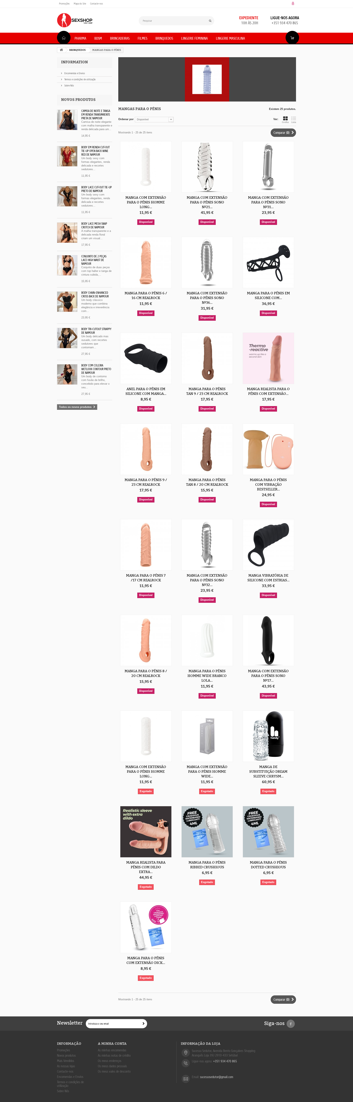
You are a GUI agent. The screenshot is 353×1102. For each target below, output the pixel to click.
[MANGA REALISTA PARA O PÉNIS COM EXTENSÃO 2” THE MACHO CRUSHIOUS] (268, 358)
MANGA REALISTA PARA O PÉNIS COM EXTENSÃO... (268, 391)
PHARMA (80, 38)
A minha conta (112, 1043)
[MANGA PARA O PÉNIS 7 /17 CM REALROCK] (145, 544)
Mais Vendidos (65, 1060)
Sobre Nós (69, 85)
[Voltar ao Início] (61, 50)
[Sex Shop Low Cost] (74, 19)
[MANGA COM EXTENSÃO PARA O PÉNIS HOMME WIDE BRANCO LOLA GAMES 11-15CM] (207, 736)
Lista (293, 122)
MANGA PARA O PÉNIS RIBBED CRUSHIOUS (207, 864)
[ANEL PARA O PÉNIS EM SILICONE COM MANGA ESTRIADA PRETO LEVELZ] (145, 358)
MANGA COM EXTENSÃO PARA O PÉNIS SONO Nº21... (207, 202)
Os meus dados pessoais (112, 1066)
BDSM (98, 38)
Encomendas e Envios (74, 73)
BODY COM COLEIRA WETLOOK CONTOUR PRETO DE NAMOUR (96, 369)
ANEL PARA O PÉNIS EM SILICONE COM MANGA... (145, 391)
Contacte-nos (96, 3)
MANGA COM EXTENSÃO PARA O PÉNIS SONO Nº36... (207, 298)
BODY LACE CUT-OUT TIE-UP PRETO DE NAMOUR (96, 189)
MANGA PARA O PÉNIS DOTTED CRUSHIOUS (268, 864)
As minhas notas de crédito (114, 1055)
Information (74, 62)
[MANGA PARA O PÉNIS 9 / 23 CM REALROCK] (145, 449)
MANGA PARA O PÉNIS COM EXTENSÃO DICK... (145, 960)
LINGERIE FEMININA (194, 38)
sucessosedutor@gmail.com (216, 1077)
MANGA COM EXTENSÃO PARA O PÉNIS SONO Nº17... (268, 676)
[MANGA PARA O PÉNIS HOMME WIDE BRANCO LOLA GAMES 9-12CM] (207, 640)
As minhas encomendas (112, 1050)
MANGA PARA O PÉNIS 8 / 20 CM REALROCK (146, 673)
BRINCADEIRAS (120, 38)
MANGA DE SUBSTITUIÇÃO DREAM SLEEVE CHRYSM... (268, 771)
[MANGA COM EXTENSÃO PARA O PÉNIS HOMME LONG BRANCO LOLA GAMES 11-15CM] (145, 736)
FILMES (142, 38)
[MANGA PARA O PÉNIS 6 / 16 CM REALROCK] (145, 262)
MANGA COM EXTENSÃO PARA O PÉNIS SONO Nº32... (207, 580)
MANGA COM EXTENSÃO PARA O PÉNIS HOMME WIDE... (207, 771)
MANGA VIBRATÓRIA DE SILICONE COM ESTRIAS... (268, 577)
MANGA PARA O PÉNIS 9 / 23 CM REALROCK (146, 482)
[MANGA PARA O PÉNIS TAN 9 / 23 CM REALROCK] (207, 358)
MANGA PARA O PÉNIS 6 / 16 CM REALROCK (146, 295)
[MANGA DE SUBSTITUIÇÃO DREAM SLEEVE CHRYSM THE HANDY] (268, 736)
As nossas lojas (66, 1066)
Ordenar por (126, 119)
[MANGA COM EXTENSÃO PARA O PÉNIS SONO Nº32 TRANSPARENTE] (207, 544)
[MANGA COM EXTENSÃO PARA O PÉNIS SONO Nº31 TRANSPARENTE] (268, 166)
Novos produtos (78, 99)
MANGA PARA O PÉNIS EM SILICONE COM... (268, 295)
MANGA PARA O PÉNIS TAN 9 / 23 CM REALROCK (207, 391)
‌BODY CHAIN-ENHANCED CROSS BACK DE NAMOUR (95, 294)
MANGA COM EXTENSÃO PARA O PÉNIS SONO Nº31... (268, 202)
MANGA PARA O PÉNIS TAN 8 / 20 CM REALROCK (207, 482)
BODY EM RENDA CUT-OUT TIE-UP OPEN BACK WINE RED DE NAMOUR (95, 151)
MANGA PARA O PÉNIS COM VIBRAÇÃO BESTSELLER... (268, 484)
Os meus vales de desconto (114, 1071)
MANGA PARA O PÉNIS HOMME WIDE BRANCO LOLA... (207, 676)
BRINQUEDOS (164, 38)
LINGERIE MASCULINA (230, 38)
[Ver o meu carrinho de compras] (292, 37)
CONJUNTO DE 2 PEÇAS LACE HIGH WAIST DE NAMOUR (93, 260)
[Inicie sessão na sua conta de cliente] (293, 3)
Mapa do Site (80, 3)
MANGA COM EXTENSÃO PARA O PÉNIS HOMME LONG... (145, 202)
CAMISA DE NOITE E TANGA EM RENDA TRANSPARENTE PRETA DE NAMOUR (95, 114)
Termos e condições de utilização (80, 79)
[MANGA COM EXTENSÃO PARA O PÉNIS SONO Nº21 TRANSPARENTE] (207, 166)
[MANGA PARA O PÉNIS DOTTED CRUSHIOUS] (268, 831)
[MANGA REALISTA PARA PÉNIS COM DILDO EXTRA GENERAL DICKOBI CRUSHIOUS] (145, 831)
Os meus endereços (109, 1060)
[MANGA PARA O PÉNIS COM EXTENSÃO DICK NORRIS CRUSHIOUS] (145, 927)
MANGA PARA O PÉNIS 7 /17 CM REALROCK (146, 577)
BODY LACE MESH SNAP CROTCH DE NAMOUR (94, 225)
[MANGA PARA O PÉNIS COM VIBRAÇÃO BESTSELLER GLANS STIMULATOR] (268, 449)
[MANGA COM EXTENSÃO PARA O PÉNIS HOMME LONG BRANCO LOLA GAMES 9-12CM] (145, 166)
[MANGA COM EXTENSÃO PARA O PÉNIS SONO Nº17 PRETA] (268, 640)
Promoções (64, 3)
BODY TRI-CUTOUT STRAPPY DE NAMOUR (96, 331)
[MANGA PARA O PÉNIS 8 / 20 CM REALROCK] (145, 640)
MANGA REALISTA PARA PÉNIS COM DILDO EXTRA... (145, 867)
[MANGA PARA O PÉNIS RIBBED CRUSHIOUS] (207, 831)
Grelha (285, 122)
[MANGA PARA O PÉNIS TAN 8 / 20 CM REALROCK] (207, 449)
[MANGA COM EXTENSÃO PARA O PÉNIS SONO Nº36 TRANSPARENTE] (207, 262)
